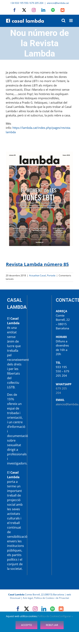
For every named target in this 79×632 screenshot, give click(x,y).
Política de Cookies (48, 616)
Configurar (65, 616)
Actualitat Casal (37, 275)
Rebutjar (52, 625)
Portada (51, 275)
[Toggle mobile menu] (71, 21)
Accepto (26, 625)
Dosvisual (15, 598)
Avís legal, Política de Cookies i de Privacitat (46, 598)
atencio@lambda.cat (58, 3)
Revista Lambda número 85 (37, 264)
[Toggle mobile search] (63, 21)
